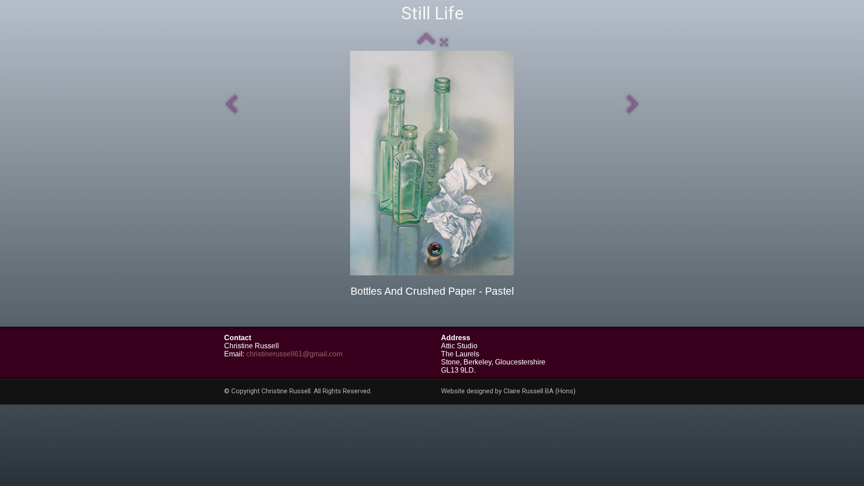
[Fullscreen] (444, 42)
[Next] (633, 104)
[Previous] (231, 104)
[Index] (426, 42)
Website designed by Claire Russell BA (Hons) (508, 391)
